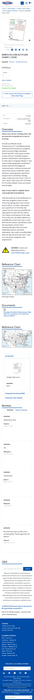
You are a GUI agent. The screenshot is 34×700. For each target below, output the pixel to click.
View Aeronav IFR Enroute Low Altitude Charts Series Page (18, 95)
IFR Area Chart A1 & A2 (13, 377)
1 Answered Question (21, 62)
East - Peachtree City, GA (9, 649)
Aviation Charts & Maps (23, 8)
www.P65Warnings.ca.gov (20, 253)
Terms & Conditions (26, 680)
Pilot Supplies (11, 8)
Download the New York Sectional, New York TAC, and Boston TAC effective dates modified (17, 314)
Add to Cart (16, 386)
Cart (31, 3)
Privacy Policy (18, 682)
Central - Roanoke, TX (8, 642)
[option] (17, 30)
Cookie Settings (17, 678)
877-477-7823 (11, 626)
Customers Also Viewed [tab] (13, 398)
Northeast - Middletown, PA (9, 646)
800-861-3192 (16, 628)
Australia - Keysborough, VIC (9, 655)
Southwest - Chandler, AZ (9, 640)
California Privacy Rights (10, 676)
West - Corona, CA (7, 638)
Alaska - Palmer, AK (7, 651)
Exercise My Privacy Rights (23, 676)
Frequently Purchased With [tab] (15, 393)
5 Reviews (12, 62)
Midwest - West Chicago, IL (9, 644)
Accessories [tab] (9, 356)
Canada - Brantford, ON (8, 653)
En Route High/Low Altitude (9, 11)
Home (4, 8)
